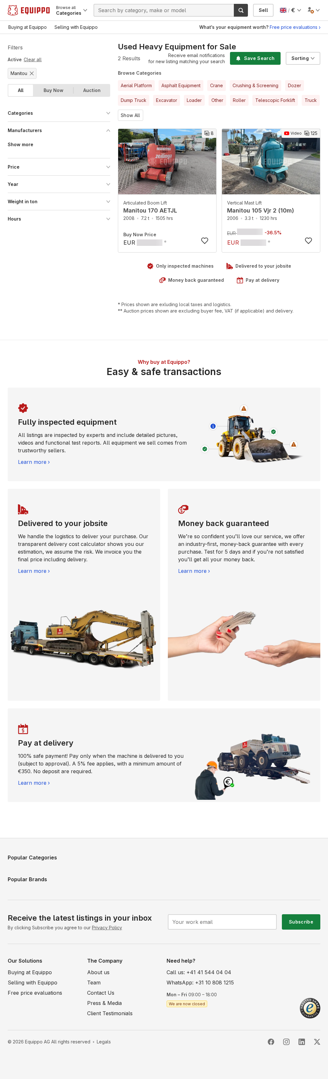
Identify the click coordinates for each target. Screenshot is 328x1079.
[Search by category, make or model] (241, 10)
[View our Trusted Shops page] (310, 1007)
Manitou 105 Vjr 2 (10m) (260, 210)
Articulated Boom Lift (145, 202)
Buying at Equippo (30, 972)
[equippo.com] (29, 10)
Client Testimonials (110, 1013)
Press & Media (104, 1003)
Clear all (33, 59)
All (20, 90)
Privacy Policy (107, 927)
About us (98, 972)
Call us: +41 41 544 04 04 (199, 972)
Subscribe (301, 921)
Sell (263, 10)
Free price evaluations (293, 27)
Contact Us (100, 993)
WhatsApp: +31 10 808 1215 (200, 982)
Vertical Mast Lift (244, 202)
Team (94, 982)
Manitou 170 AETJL (150, 210)
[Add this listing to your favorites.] (204, 240)
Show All (130, 115)
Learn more (32, 462)
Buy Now (53, 90)
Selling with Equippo (32, 982)
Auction (92, 90)
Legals (104, 1041)
